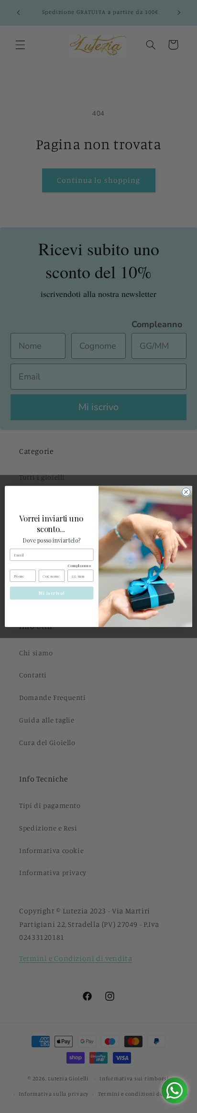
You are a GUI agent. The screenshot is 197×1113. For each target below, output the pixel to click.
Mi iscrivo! (52, 593)
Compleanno (79, 565)
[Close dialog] (186, 492)
